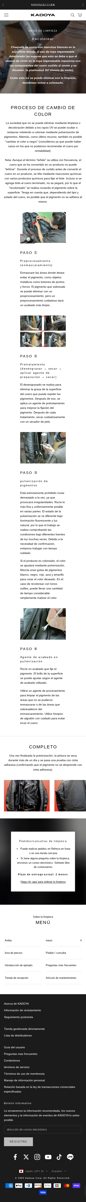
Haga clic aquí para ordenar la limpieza (43, 881)
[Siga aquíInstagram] (37, 1157)
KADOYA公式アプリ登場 (43, 5)
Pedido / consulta (56, 952)
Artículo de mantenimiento (61, 977)
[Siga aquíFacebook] (15, 1157)
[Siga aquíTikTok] (59, 1157)
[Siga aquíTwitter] (26, 1157)
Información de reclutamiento (22, 1010)
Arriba (8, 940)
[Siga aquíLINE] (70, 1157)
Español (57, 1171)
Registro (18, 1141)
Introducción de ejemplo (18, 965)
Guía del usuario (14, 1047)
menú (49, 940)
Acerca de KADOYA (16, 1003)
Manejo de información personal (24, 1080)
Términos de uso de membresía (24, 1073)
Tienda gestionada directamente (24, 1028)
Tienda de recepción (16, 977)
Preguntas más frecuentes (61, 965)
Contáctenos (12, 1060)
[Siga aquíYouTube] (48, 1157)
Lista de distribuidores (18, 1035)
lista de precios (13, 952)
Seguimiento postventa (18, 1017)
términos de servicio (16, 1067)
